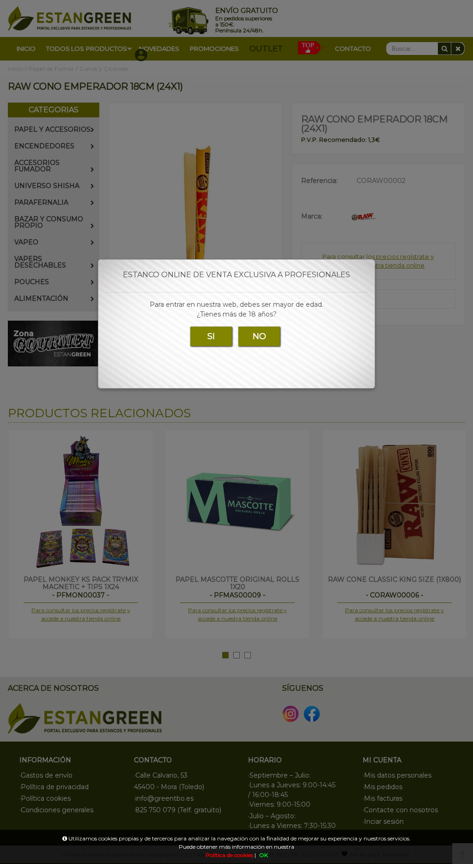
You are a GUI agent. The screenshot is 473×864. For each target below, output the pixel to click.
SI (211, 336)
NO (259, 336)
